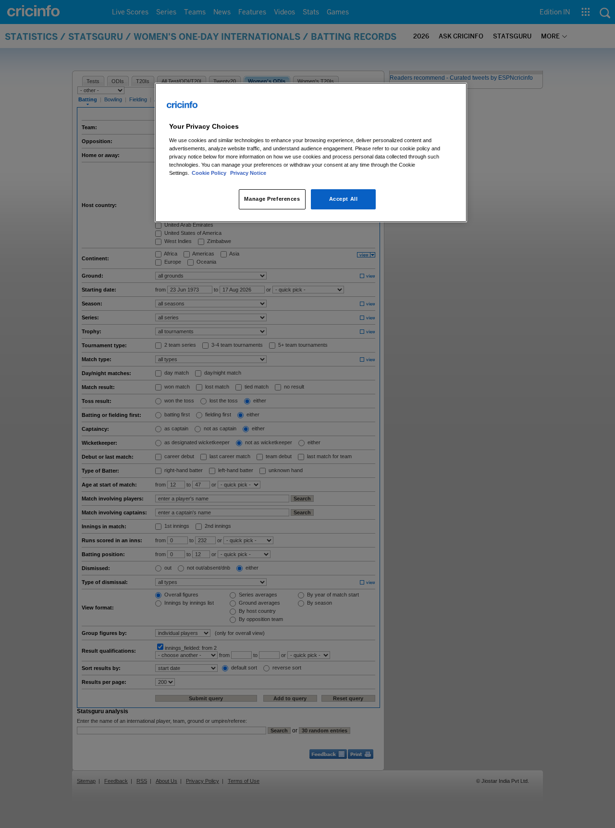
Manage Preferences (272, 199)
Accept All (343, 199)
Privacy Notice (248, 173)
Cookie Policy (210, 173)
